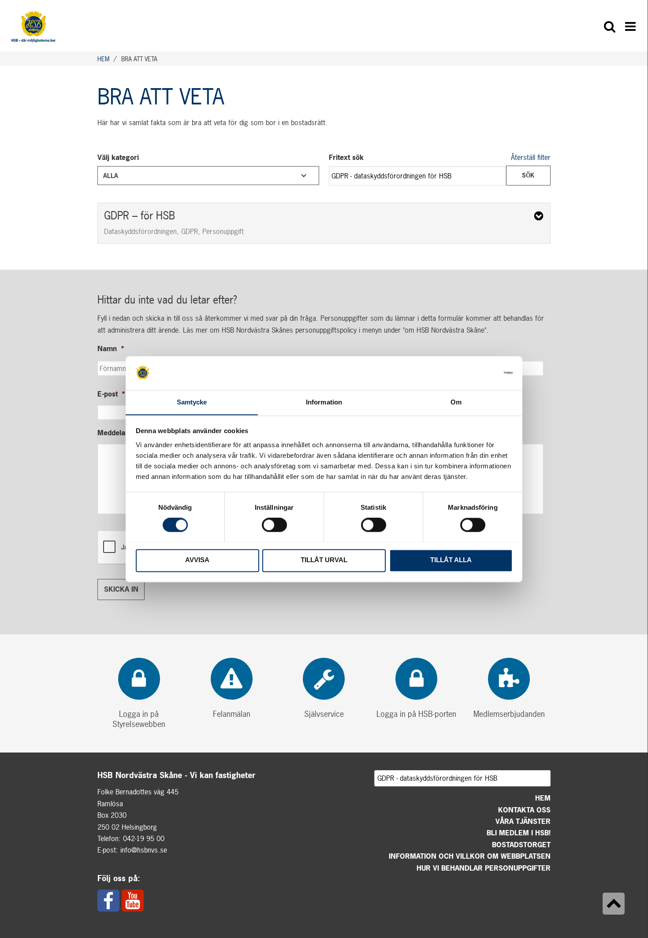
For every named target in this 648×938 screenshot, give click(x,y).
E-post (111, 394)
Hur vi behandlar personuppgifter (484, 868)
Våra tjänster (523, 821)
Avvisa (197, 560)
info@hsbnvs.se (143, 850)
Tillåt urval (324, 560)
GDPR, (190, 231)
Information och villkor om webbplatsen (470, 856)
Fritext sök (346, 157)
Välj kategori (118, 157)
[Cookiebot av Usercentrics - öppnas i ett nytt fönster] (474, 372)
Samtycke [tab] (192, 402)
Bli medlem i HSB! (519, 833)
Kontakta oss (524, 810)
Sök (528, 175)
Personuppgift (223, 231)
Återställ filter (531, 157)
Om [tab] (456, 402)
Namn (111, 348)
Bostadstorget (521, 844)
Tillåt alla (451, 560)
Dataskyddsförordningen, (141, 231)
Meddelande (121, 432)
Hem (543, 798)
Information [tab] (324, 402)
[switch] (274, 525)
